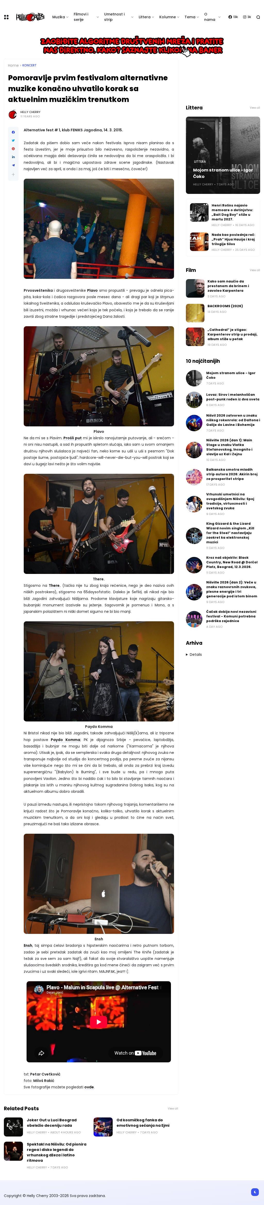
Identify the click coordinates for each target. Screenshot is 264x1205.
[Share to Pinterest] (13, 148)
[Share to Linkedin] (13, 157)
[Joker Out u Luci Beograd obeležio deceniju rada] (13, 1127)
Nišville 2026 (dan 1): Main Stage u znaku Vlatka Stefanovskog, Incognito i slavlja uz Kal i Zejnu (229, 447)
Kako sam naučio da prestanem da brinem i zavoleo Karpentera (228, 286)
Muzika (58, 17)
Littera (145, 17)
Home (13, 65)
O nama (209, 17)
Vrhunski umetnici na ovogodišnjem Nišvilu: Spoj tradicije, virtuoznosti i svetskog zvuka (230, 501)
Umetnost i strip (114, 17)
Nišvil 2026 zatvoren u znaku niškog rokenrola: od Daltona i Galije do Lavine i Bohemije (233, 420)
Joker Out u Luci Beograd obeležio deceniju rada (52, 1122)
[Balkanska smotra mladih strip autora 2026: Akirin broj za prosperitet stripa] (194, 477)
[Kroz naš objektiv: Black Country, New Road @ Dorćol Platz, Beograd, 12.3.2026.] (194, 565)
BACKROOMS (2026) (225, 306)
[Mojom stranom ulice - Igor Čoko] (194, 378)
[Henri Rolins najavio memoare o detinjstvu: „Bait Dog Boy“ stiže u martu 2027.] (199, 212)
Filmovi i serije (81, 17)
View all (173, 1109)
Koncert (29, 65)
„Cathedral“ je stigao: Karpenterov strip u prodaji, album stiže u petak (233, 334)
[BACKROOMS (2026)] (195, 313)
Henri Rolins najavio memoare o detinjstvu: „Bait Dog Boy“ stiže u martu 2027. (232, 212)
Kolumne (167, 17)
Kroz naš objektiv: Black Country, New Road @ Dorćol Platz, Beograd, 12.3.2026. (232, 562)
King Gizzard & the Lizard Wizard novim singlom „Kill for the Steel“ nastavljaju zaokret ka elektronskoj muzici (230, 532)
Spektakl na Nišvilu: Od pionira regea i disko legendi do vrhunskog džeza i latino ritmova (56, 1152)
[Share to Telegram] (13, 165)
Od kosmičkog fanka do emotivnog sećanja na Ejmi (143, 1122)
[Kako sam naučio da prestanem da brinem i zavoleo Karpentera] (195, 288)
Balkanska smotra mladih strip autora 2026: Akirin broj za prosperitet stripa (232, 474)
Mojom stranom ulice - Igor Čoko (223, 173)
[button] (13, 174)
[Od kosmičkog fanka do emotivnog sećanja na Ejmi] (103, 1127)
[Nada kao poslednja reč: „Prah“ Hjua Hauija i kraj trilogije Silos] (199, 242)
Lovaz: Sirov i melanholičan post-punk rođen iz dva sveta (232, 396)
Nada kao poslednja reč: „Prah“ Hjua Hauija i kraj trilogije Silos (233, 239)
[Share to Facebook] (13, 132)
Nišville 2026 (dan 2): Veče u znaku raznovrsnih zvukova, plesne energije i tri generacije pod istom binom (231, 589)
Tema (190, 17)
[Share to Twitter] (13, 140)
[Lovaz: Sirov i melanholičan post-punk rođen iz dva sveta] (194, 400)
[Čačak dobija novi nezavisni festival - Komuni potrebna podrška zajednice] (194, 619)
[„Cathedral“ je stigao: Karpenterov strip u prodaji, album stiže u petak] (195, 337)
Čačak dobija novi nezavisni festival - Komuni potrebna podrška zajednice (231, 616)
